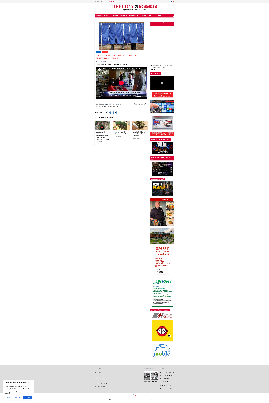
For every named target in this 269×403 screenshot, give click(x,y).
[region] (18, 390)
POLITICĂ (106, 15)
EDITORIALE (151, 15)
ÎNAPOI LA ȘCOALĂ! (140, 104)
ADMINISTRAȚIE (114, 15)
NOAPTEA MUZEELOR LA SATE (116, 1)
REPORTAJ (144, 15)
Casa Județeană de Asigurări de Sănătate (104, 383)
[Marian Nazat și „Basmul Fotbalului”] (121, 122)
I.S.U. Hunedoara (98, 372)
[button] (139, 16)
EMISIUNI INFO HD (133, 15)
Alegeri (8, 397)
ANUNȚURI (159, 15)
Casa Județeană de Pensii (100, 381)
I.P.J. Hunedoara (98, 375)
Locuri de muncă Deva (100, 386)
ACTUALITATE (99, 15)
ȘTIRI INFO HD (105, 52)
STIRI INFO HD (123, 15)
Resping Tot (17, 397)
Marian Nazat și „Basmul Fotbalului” (121, 133)
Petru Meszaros (109, 61)
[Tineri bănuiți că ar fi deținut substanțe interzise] (140, 122)
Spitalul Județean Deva (100, 378)
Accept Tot (27, 397)
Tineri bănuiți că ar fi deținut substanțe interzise (139, 134)
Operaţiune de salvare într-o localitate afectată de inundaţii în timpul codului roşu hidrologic (102, 136)
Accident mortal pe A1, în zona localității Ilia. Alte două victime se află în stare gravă (108, 106)
